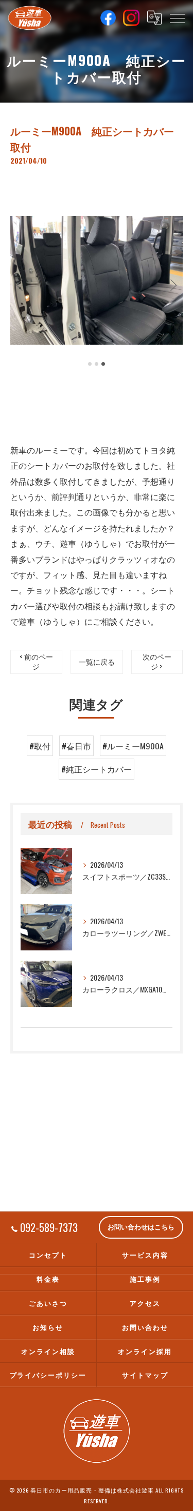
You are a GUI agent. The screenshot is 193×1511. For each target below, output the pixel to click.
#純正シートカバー (96, 769)
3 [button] (103, 364)
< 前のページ (36, 661)
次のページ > (157, 661)
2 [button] (96, 364)
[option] (96, 280)
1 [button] (90, 364)
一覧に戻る (97, 662)
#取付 (39, 746)
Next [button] (172, 284)
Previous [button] (20, 284)
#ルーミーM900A (133, 746)
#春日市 (76, 746)
